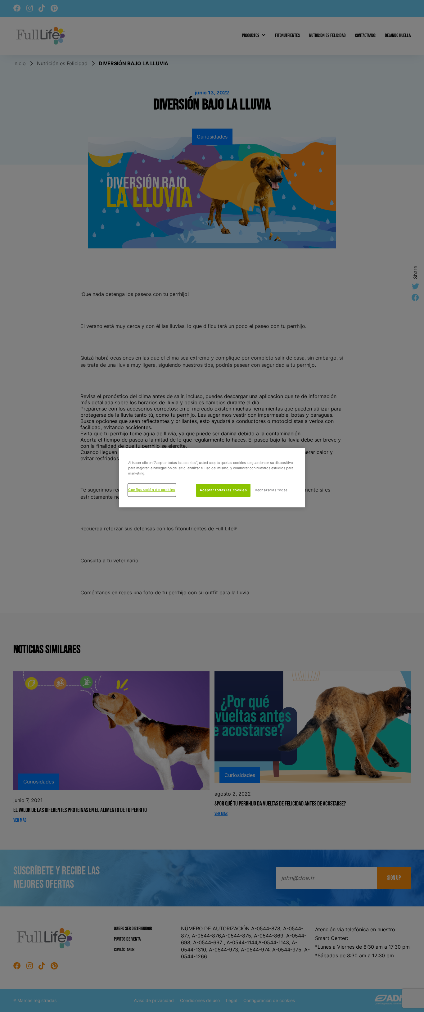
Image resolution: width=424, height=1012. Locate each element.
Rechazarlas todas (271, 490)
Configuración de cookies (151, 490)
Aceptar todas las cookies (223, 490)
